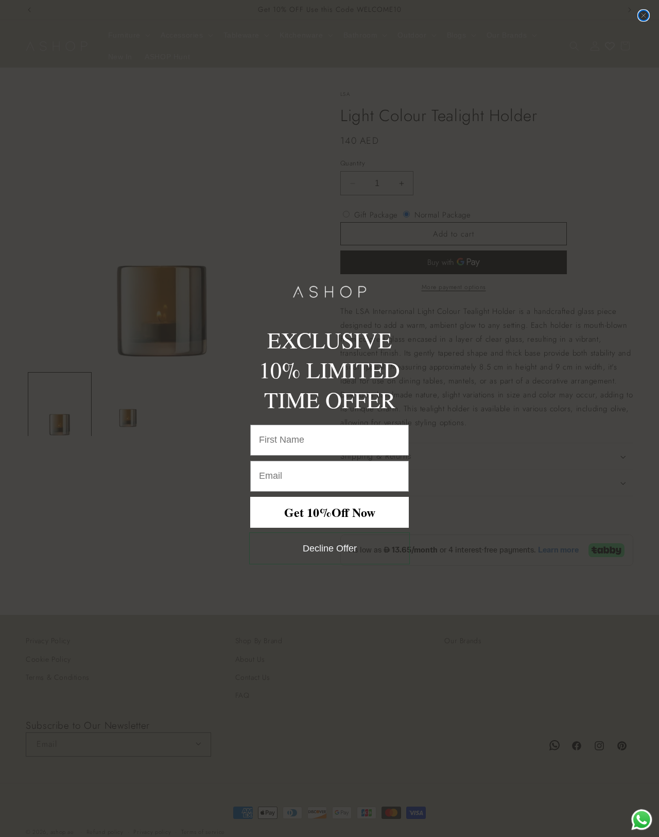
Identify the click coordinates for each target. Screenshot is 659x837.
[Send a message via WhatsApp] (642, 820)
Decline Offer (330, 548)
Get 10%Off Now (329, 512)
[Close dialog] (643, 15)
